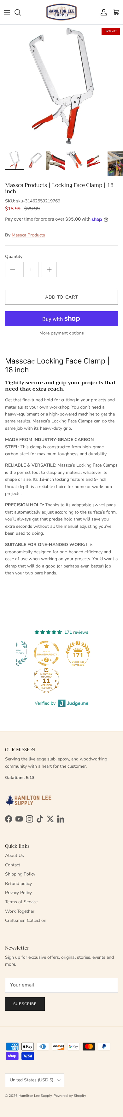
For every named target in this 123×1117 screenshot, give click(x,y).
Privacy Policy (18, 893)
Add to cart (61, 297)
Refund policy (18, 884)
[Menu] (7, 12)
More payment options (61, 333)
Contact (12, 865)
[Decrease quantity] (12, 269)
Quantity (13, 256)
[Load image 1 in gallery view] (61, 86)
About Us (14, 855)
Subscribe (25, 1003)
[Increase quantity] (49, 269)
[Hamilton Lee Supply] (61, 12)
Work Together (19, 911)
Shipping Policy (20, 874)
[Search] (21, 12)
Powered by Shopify (70, 1095)
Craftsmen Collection (25, 920)
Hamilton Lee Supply (35, 1095)
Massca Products (28, 235)
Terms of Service (21, 902)
